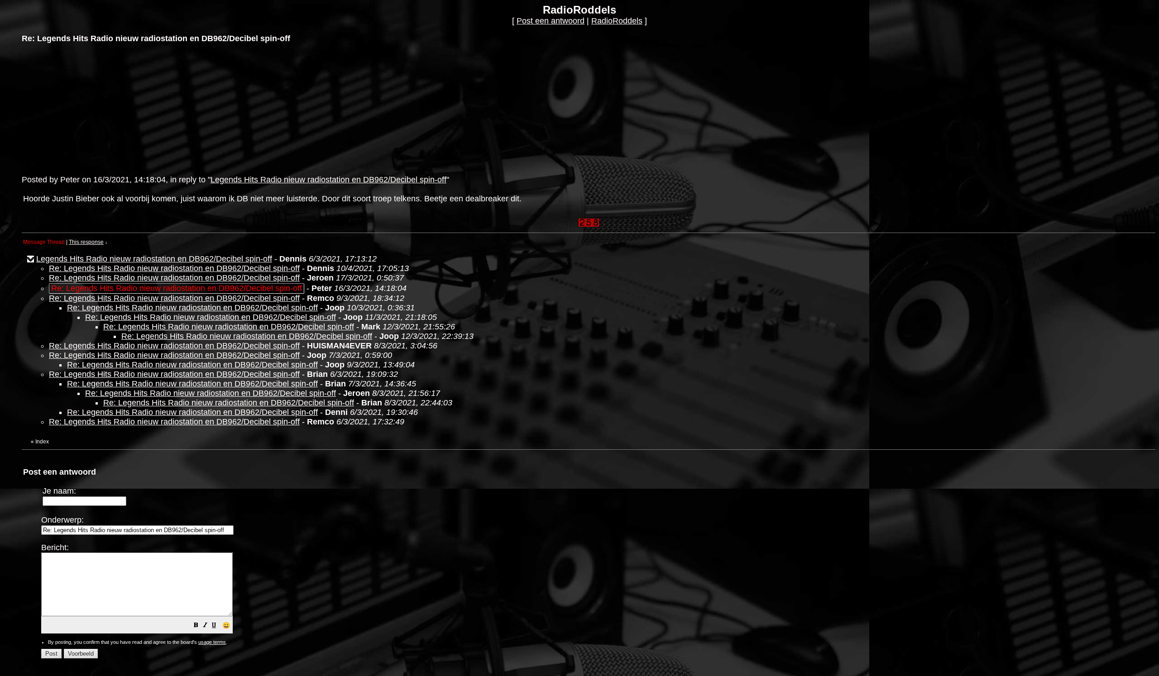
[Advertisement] (90, 108)
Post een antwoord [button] (550, 20)
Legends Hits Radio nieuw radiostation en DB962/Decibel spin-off (328, 179)
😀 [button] (226, 625)
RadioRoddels (616, 20)
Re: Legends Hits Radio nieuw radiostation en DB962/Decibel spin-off (174, 268)
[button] (196, 625)
